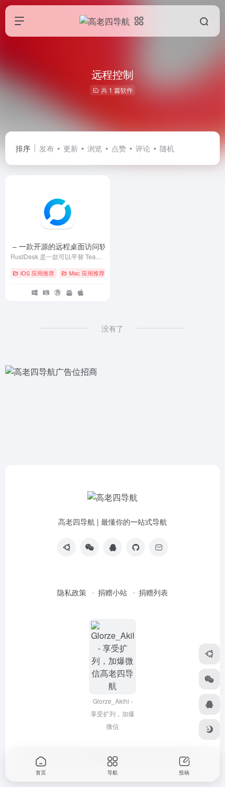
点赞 (118, 148)
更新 (70, 148)
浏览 (94, 148)
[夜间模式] (209, 729)
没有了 (112, 328)
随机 (167, 148)
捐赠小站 (112, 592)
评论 (143, 148)
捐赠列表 (153, 592)
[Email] (158, 547)
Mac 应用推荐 (87, 273)
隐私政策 (71, 592)
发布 (46, 148)
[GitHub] (135, 547)
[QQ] (112, 547)
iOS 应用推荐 (37, 273)
